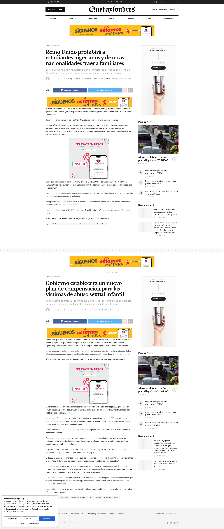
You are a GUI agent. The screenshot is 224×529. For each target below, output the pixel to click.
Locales (88, 79)
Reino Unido (101, 224)
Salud (111, 19)
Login (156, 2)
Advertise (163, 9)
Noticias (101, 79)
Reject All (29, 519)
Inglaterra (108, 497)
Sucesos (130, 19)
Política (72, 19)
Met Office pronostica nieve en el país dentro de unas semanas (166, 463)
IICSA (92, 497)
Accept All (47, 519)
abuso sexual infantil (79, 497)
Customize (12, 519)
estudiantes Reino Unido (72, 224)
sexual (116, 497)
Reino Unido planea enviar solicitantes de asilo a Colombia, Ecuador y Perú (165, 212)
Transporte (169, 19)
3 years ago (68, 79)
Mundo (53, 19)
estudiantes (55, 224)
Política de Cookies (78, 514)
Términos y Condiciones (97, 514)
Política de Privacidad (60, 514)
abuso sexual (64, 497)
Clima (148, 19)
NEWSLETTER (56, 9)
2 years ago (160, 217)
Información (56, 45)
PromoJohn (81, 523)
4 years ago (160, 236)
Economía (92, 19)
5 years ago (160, 456)
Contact (172, 9)
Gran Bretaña (89, 224)
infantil (99, 497)
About (154, 9)
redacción (56, 79)
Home (48, 45)
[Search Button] (177, 2)
